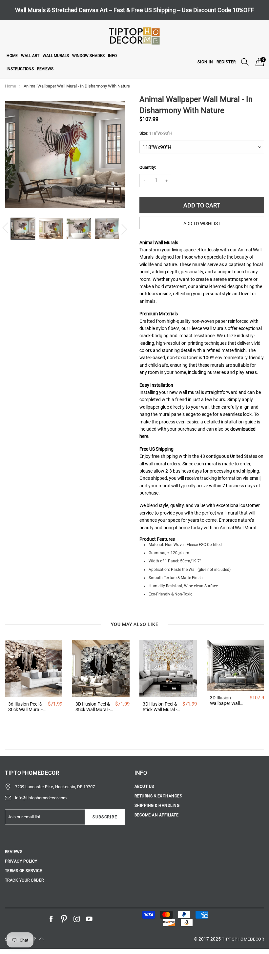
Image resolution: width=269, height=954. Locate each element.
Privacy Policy (21, 861)
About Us (144, 786)
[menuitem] (12, 55)
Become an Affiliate (156, 815)
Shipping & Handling (156, 805)
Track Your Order (24, 880)
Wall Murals (56, 55)
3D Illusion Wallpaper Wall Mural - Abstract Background (226, 700)
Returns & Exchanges (158, 796)
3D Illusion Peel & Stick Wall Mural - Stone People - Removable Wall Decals (92, 706)
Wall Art (30, 55)
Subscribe (105, 816)
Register (226, 62)
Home (12, 55)
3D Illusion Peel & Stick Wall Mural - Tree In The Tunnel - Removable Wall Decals (161, 706)
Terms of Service (23, 870)
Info (112, 55)
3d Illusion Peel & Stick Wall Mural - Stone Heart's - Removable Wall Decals (25, 706)
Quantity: (147, 167)
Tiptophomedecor (243, 939)
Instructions (20, 69)
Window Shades (88, 55)
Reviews (45, 69)
